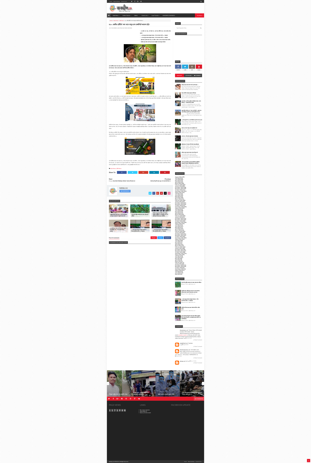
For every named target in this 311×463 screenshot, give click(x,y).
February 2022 (178, 247)
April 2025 (177, 197)
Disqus (160, 237)
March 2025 (178, 199)
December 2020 (179, 265)
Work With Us (143, 411)
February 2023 (178, 231)
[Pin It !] (165, 172)
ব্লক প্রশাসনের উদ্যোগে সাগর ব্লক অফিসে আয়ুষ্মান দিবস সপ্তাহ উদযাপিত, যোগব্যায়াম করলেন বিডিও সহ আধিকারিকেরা (191, 317)
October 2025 (178, 190)
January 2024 (178, 217)
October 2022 (178, 236)
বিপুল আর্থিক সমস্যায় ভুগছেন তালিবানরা (189, 93)
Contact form (124, 1)
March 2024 (178, 214)
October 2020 (178, 267)
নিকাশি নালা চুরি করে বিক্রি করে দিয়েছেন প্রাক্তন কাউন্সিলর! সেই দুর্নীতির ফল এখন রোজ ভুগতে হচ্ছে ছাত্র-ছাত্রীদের (160, 214)
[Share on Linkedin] (154, 172)
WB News (122, 20)
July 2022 (177, 240)
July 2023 (177, 225)
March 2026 (178, 183)
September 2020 (179, 269)
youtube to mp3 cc (182, 335)
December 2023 (179, 218)
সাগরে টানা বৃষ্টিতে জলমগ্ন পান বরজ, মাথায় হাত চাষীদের (191, 282)
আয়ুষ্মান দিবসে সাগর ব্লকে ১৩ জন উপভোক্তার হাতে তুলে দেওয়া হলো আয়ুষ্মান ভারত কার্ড (118, 215)
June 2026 (177, 179)
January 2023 (178, 232)
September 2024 (179, 206)
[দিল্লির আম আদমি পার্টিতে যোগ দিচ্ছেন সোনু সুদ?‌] (192, 384)
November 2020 (179, 266)
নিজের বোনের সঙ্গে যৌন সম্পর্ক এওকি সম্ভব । (190, 84)
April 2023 (177, 228)
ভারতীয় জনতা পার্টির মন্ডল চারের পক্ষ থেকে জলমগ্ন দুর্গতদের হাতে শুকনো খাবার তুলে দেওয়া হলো (190, 291)
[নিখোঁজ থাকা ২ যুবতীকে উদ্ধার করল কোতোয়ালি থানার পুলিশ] (119, 384)
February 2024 (178, 216)
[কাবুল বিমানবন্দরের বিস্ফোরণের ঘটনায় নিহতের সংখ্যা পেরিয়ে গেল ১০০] (168, 384)
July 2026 (177, 178)
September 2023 (179, 222)
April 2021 (177, 260)
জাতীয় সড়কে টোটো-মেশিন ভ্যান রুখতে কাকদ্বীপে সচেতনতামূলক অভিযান (153, 41)
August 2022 (178, 239)
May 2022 (177, 243)
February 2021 (178, 262)
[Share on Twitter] (132, 172)
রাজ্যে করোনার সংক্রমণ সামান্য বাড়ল (142, 394)
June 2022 (177, 241)
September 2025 (179, 191)
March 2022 (178, 245)
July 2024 (177, 209)
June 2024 (177, 210)
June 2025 (177, 195)
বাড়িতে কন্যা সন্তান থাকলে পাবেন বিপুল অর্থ (190, 152)
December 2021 (179, 249)
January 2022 (178, 248)
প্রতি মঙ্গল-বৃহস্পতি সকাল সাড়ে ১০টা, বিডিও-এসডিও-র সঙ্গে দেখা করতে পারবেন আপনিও (155, 39)
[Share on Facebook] (122, 172)
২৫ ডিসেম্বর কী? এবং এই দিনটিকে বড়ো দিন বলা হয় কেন (192, 119)
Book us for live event (145, 412)
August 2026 (178, 177)
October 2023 (178, 221)
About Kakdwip (116, 1)
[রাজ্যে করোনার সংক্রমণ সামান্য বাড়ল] (143, 384)
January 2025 (178, 201)
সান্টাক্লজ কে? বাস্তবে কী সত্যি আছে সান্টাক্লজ (190, 144)
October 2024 (178, 205)
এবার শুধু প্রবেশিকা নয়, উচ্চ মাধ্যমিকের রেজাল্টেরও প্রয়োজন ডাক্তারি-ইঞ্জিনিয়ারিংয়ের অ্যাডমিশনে (191, 162)
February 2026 (178, 184)
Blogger (154, 237)
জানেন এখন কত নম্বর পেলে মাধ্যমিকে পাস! (189, 128)
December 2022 (179, 234)
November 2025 (179, 188)
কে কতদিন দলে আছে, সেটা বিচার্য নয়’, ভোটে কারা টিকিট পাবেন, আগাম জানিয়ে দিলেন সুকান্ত (118, 229)
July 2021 (177, 256)
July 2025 (177, 193)
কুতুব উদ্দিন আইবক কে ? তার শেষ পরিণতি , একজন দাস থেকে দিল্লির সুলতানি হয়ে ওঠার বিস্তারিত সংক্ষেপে (191, 111)
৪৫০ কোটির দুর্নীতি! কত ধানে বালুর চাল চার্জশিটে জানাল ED (129, 24)
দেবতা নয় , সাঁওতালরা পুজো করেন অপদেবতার (190, 136)
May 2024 (177, 212)
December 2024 (179, 203)
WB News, (130, 28)
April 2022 (177, 244)
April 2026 (177, 182)
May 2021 (177, 258)
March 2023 (178, 230)
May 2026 (177, 181)
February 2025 (178, 200)
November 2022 (179, 235)
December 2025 (179, 187)
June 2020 (177, 273)
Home (110, 1)
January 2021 (178, 263)
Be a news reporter (145, 410)
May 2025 (177, 196)
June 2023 (177, 226)
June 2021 (177, 257)
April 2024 (177, 213)
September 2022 (179, 238)
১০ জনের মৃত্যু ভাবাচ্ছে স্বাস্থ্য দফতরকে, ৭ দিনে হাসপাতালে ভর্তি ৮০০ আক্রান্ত (154, 35)
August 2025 (178, 192)
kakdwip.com (112, 461)
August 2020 (178, 270)
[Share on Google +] (143, 172)
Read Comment (198, 340)
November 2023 (179, 219)
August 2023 (178, 223)
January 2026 (178, 186)
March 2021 (178, 261)
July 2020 (177, 271)
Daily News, (124, 28)
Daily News (116, 20)
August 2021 (178, 254)
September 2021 (179, 253)
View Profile (126, 191)
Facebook (167, 237)
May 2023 (177, 227)
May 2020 (177, 274)
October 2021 (178, 252)
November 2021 (179, 251)
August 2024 (178, 208)
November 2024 (179, 204)
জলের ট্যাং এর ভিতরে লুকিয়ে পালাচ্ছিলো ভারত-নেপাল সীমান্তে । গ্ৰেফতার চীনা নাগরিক (191, 101)
